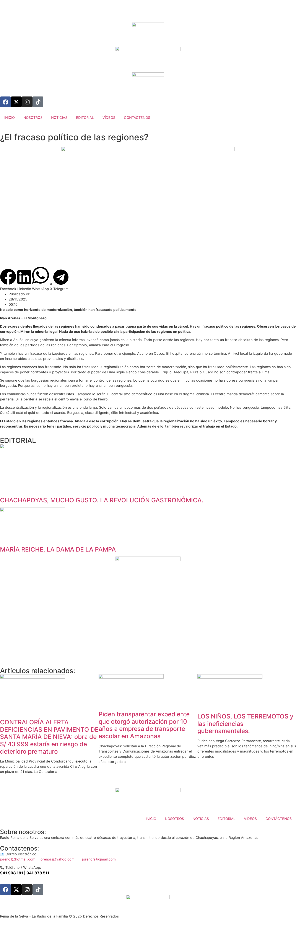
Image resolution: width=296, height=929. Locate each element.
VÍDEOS (108, 117)
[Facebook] (5, 101)
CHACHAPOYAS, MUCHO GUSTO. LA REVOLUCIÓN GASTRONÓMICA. (101, 500)
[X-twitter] (16, 101)
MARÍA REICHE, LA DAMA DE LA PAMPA (58, 549)
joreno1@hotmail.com (20, 859)
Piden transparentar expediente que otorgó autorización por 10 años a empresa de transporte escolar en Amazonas (144, 725)
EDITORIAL (85, 117)
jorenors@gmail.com (99, 859)
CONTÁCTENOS (137, 117)
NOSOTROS (32, 117)
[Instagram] (27, 101)
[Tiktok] (38, 101)
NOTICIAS (59, 117)
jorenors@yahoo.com (61, 859)
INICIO (9, 117)
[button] (8, 280)
